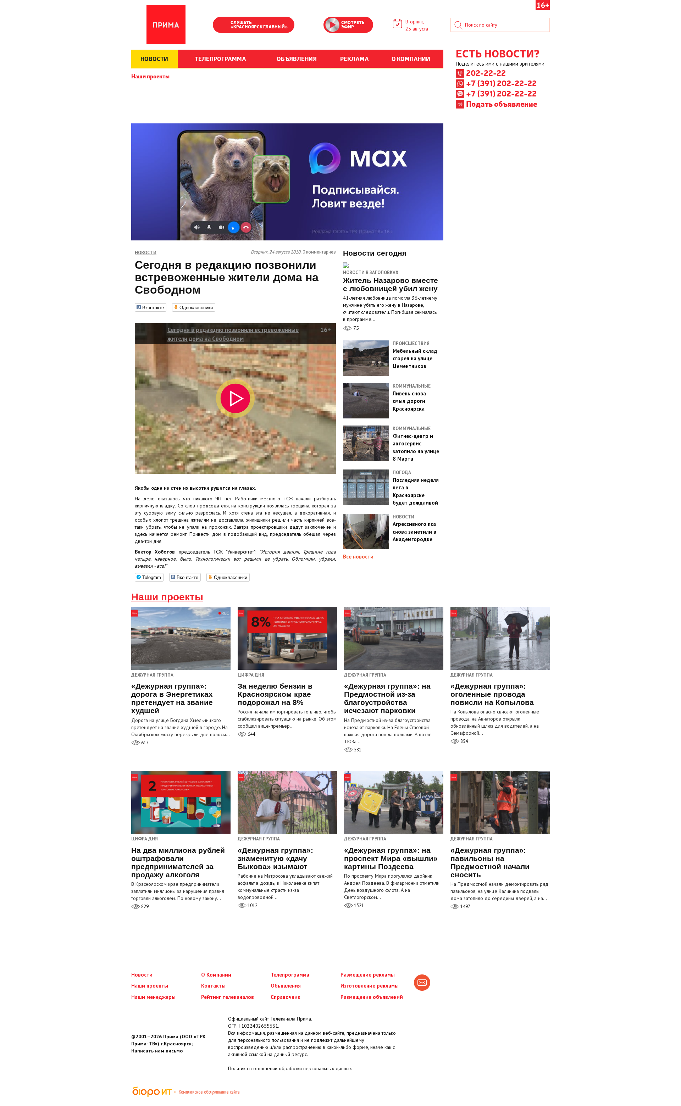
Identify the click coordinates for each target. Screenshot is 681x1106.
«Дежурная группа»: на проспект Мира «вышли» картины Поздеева (391, 858)
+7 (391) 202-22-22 (501, 83)
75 (355, 328)
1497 (464, 907)
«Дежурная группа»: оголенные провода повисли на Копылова (492, 694)
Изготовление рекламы (369, 985)
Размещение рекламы (367, 974)
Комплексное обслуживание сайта (209, 1092)
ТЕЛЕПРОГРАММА (220, 58)
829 (144, 907)
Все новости (358, 556)
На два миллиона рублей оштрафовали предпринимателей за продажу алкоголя (178, 862)
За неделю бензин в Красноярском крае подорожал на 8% (275, 694)
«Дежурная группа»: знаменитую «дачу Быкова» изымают (275, 858)
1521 (358, 905)
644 (251, 734)
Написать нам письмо (157, 1050)
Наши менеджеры (153, 997)
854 (463, 741)
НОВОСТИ (154, 58)
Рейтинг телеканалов (227, 997)
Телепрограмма (290, 974)
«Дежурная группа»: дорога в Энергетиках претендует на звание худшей (172, 698)
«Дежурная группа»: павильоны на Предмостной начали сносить (490, 862)
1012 (252, 905)
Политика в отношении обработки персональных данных (290, 1068)
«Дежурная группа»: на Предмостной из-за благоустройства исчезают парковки (387, 698)
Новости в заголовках (370, 272)
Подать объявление (501, 103)
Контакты (213, 985)
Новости (142, 974)
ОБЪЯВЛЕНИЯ (297, 58)
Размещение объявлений (371, 997)
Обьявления (286, 985)
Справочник (285, 997)
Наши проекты (150, 76)
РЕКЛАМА (354, 58)
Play (222, 25)
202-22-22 (486, 72)
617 (144, 743)
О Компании (216, 974)
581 (357, 750)
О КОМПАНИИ (411, 58)
